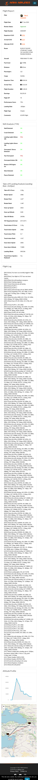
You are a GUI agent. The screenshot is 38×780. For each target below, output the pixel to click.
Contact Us (23, 771)
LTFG (23, 35)
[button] (7, 733)
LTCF (23, 39)
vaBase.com (20, 769)
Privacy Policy (14, 771)
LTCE (23, 44)
